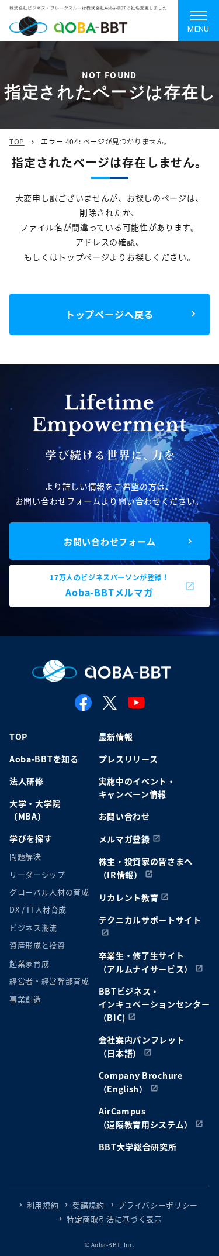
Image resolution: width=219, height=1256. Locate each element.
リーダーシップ (37, 874)
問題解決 (25, 856)
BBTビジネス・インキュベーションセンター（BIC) (154, 1004)
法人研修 (26, 781)
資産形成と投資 (37, 945)
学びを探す (31, 838)
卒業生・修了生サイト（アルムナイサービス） (146, 962)
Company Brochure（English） (141, 1082)
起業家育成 (29, 963)
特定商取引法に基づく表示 (114, 1218)
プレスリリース (128, 759)
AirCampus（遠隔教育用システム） (146, 1117)
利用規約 (43, 1204)
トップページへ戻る (109, 314)
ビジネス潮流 (33, 927)
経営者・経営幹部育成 (49, 980)
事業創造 (25, 998)
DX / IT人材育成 (38, 909)
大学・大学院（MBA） (35, 809)
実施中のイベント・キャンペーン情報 (137, 787)
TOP (17, 141)
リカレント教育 (129, 897)
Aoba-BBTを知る (44, 759)
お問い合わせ (124, 816)
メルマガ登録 (124, 839)
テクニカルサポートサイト (150, 919)
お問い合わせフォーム (110, 541)
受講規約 (88, 1204)
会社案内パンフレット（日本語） (142, 1046)
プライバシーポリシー (158, 1204)
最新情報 (116, 736)
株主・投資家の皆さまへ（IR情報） (146, 867)
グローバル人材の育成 (49, 891)
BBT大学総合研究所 (138, 1146)
